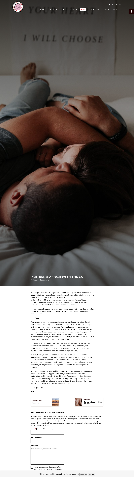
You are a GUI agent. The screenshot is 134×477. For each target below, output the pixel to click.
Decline (91, 474)
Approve (83, 474)
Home (42, 10)
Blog (83, 10)
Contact (117, 10)
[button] (131, 11)
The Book (53, 10)
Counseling (94, 10)
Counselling (44, 280)
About (106, 10)
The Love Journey (69, 10)
